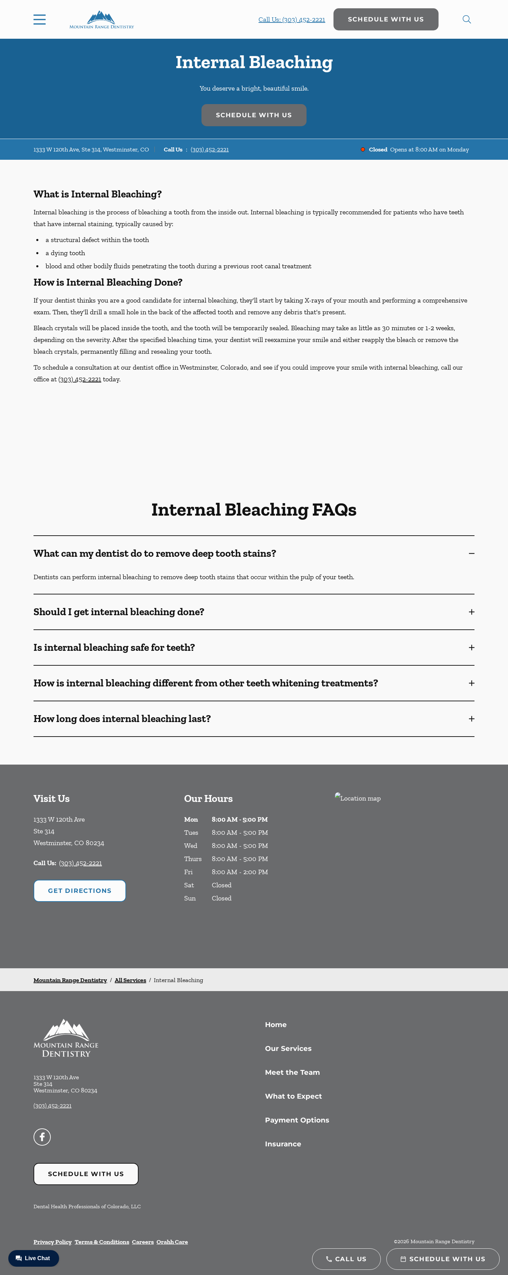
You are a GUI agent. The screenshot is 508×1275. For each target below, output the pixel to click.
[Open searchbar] (466, 19)
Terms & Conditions (102, 1242)
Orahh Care (172, 1242)
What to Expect (293, 1096)
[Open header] (41, 19)
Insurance (283, 1144)
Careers (143, 1242)
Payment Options (297, 1120)
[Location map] (404, 866)
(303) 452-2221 (210, 149)
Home (276, 1024)
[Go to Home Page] (101, 19)
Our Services (288, 1048)
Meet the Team (292, 1072)
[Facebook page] (42, 1137)
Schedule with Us (386, 19)
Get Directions (80, 891)
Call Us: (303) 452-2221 (291, 19)
